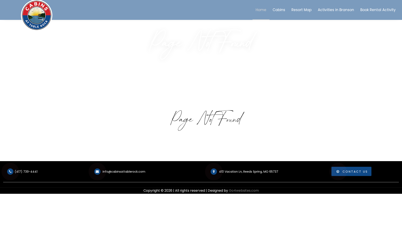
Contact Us (355, 172)
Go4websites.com (244, 190)
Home (261, 9)
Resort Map (301, 9)
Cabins (279, 9)
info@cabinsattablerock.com (123, 172)
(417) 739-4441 (26, 172)
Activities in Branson (336, 9)
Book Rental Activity (378, 9)
